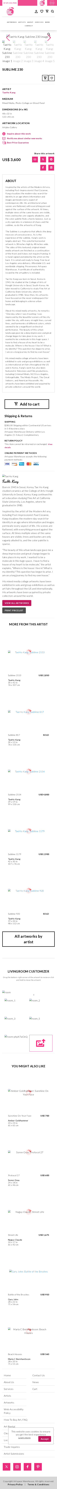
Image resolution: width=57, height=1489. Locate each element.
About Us (9, 1382)
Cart (34, 1388)
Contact (29, 26)
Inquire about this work (19, 133)
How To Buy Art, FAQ (16, 1419)
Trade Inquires (12, 1446)
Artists (22, 22)
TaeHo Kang (8, 92)
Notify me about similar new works (24, 138)
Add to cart (29, 404)
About (30, 22)
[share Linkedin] (51, 167)
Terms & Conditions (38, 1484)
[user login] (36, 11)
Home (7, 1375)
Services (39, 22)
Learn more (24, 1437)
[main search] (52, 11)
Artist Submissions (14, 1453)
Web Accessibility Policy (14, 1411)
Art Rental (9, 1426)
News (47, 22)
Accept (45, 1439)
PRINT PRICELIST (14, 610)
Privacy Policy (15, 1484)
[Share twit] (43, 159)
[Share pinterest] (51, 159)
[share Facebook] (43, 167)
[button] (49, 37)
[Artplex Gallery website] (52, 2)
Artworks (12, 22)
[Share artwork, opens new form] (34, 159)
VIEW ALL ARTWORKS (17, 603)
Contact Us (38, 1375)
